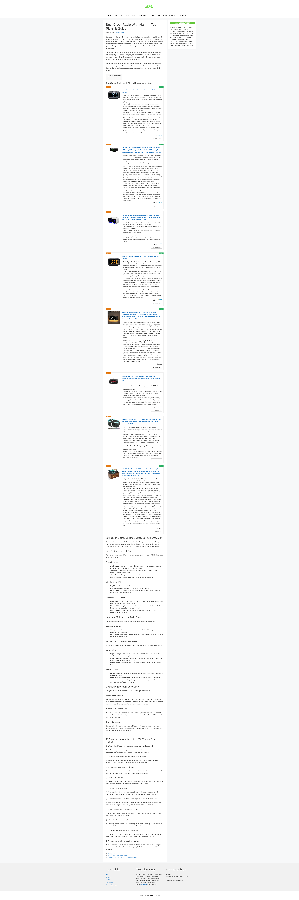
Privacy (108, 879)
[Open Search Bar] (190, 15)
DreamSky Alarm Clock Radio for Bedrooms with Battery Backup (140, 91)
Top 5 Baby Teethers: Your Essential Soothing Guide (122, 857)
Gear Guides (183, 15)
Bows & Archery (130, 15)
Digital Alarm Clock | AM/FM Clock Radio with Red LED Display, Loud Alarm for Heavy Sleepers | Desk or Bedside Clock (141, 379)
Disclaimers (109, 882)
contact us (143, 884)
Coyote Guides (155, 15)
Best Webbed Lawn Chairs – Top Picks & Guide (121, 855)
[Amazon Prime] (160, 135)
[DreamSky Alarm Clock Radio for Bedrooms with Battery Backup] (114, 95)
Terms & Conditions (111, 885)
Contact (108, 877)
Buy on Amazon (157, 138)
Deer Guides (118, 15)
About (107, 874)
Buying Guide (111, 853)
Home (109, 15)
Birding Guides (143, 15)
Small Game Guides (169, 15)
